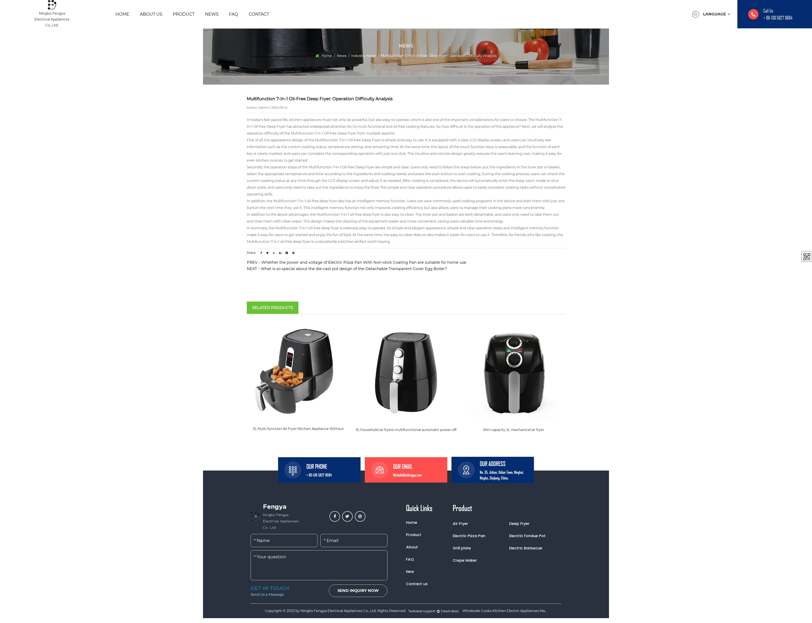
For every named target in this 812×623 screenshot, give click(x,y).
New (410, 571)
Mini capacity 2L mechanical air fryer (513, 430)
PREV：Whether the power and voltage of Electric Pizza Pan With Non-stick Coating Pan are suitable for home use (356, 262)
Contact (259, 14)
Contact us (417, 583)
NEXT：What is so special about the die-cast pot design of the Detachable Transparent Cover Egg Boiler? (347, 268)
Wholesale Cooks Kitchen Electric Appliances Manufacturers (504, 611)
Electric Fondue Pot (527, 535)
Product (184, 14)
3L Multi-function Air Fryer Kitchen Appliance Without (298, 429)
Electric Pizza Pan (469, 535)
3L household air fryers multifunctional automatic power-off (406, 430)
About (412, 547)
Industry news (363, 56)
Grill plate (462, 548)
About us (151, 14)
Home (122, 14)
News (211, 14)
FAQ (233, 14)
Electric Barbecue (525, 548)
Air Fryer (460, 523)
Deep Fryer (519, 523)
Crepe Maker (465, 560)
